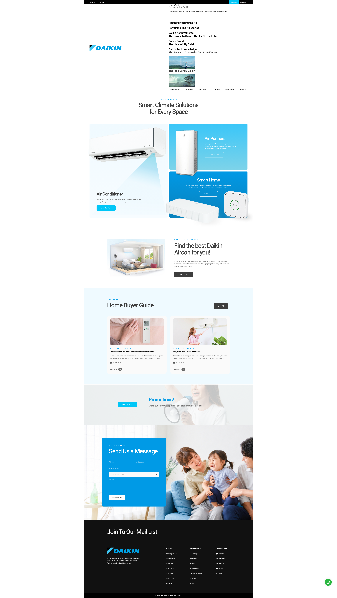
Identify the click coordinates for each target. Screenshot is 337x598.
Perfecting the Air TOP (179, 7)
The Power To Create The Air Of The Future (194, 36)
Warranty (92, 2)
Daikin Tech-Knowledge (183, 49)
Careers (192, 563)
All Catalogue (216, 89)
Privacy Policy (194, 568)
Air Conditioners (175, 89)
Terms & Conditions (196, 573)
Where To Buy (229, 89)
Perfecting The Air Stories (184, 27)
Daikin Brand (176, 41)
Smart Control (202, 89)
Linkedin (221, 563)
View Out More (106, 208)
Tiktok (220, 573)
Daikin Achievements (181, 32)
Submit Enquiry (117, 497)
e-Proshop (101, 2)
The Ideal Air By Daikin (182, 44)
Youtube (221, 568)
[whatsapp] (328, 582)
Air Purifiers (189, 89)
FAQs (192, 583)
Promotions (169, 573)
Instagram (222, 559)
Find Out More (208, 194)
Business (243, 2)
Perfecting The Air (174, 5)
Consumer (234, 2)
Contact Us (242, 89)
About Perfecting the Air (183, 22)
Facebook (221, 554)
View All (221, 306)
